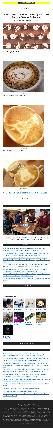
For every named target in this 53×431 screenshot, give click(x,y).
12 (24, 193)
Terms (39, 405)
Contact (14, 405)
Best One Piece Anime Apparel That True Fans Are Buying (20, 391)
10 (20, 193)
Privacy (35, 405)
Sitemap (22, 405)
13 (26, 193)
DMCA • (32, 405)
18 (35, 193)
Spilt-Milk (24, 148)
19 (37, 193)
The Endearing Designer (31, 404)
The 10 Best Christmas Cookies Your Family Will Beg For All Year (22, 388)
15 (30, 193)
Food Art (29, 198)
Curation (27, 405)
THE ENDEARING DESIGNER (26, 3)
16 (32, 193)
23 (46, 193)
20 (40, 193)
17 (33, 193)
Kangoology (24, 93)
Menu (27, 9)
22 (44, 193)
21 (42, 193)
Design (18, 405)
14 (28, 193)
